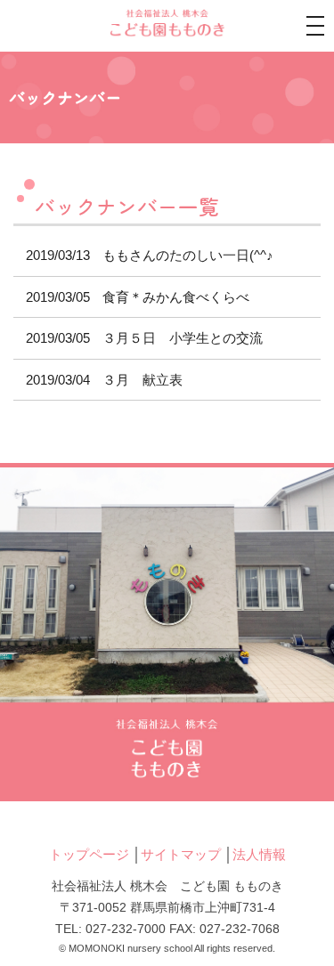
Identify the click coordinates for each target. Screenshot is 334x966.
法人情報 (259, 854)
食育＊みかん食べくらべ (137, 296)
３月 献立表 (104, 379)
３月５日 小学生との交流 (144, 337)
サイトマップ (181, 854)
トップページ (89, 854)
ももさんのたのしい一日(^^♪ (149, 255)
